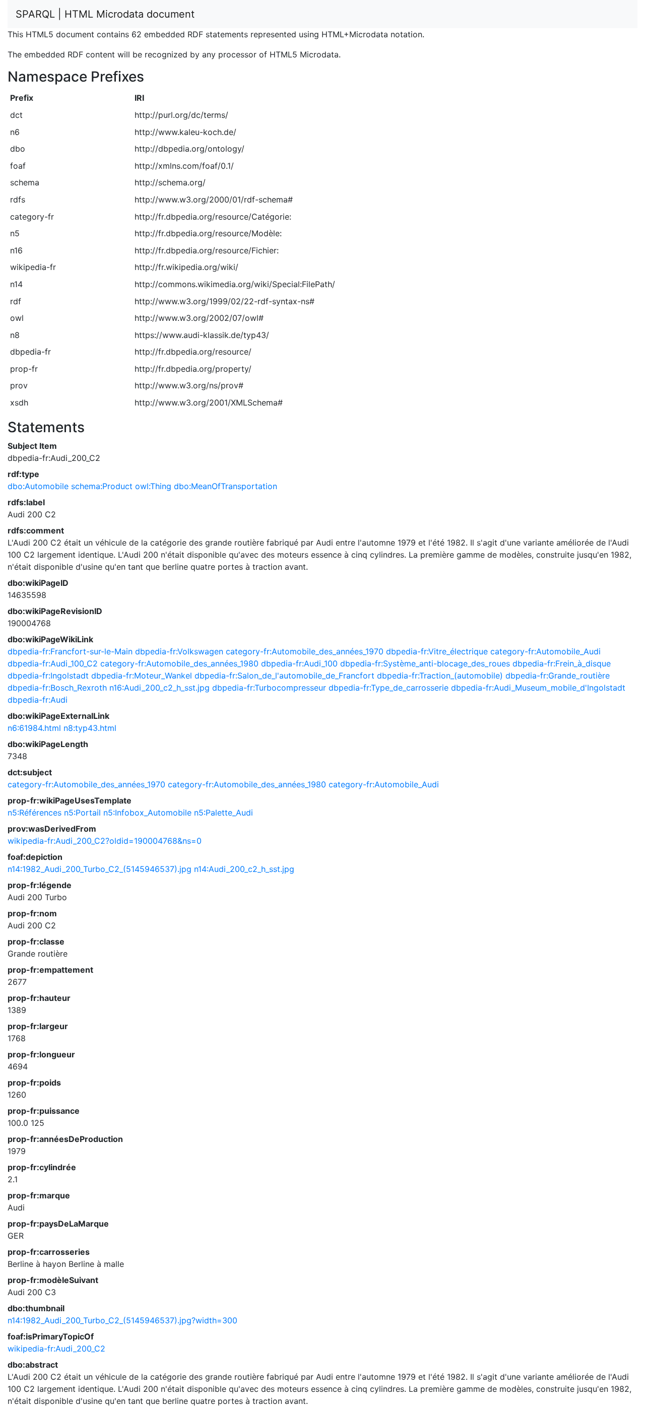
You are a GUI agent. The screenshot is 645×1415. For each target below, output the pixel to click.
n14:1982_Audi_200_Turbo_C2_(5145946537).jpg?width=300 (122, 1320)
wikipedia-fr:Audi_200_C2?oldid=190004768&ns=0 (105, 841)
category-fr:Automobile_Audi (545, 651)
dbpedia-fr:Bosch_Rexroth (57, 688)
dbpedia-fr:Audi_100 (299, 663)
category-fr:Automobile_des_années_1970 (304, 651)
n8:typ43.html (89, 728)
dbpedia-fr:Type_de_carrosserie (388, 688)
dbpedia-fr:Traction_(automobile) (440, 675)
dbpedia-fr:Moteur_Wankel (141, 675)
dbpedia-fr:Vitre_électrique (437, 651)
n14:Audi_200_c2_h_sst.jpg (244, 869)
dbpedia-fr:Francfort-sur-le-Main (70, 651)
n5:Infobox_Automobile (147, 812)
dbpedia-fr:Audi (38, 700)
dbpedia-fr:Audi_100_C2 (53, 663)
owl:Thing (153, 486)
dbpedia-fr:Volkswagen (179, 651)
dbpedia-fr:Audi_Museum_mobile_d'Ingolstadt (538, 688)
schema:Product (102, 486)
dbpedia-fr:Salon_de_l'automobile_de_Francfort (284, 675)
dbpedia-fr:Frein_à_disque (561, 663)
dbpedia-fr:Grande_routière (557, 675)
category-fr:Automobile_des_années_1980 (179, 663)
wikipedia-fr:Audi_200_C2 (56, 1348)
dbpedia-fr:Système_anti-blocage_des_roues (425, 663)
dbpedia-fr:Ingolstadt (48, 675)
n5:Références (34, 812)
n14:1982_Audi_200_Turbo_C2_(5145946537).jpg (99, 869)
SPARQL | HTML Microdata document (105, 14)
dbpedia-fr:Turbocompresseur (269, 688)
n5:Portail (82, 812)
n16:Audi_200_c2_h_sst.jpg (159, 688)
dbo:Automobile (38, 486)
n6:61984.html (34, 728)
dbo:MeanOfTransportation (225, 486)
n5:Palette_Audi (223, 812)
